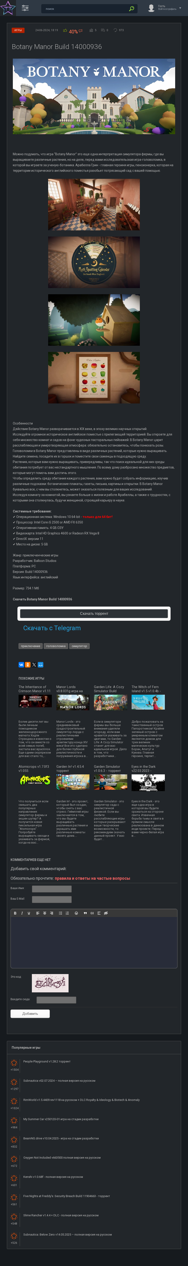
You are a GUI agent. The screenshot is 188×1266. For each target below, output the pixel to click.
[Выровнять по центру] (44, 913)
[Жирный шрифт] (15, 913)
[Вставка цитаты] (85, 913)
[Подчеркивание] (28, 913)
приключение (30, 646)
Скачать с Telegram (52, 628)
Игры (18, 30)
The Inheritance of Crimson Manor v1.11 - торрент (35, 691)
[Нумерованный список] (67, 913)
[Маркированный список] (60, 913)
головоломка (56, 646)
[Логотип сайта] (8, 8)
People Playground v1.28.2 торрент (47, 1061)
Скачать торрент (94, 613)
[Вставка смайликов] (76, 913)
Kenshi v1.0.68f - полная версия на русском (53, 1177)
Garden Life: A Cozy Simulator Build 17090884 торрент (109, 691)
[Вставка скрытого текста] (105, 913)
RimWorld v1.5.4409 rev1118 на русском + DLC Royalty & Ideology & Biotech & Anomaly (81, 1100)
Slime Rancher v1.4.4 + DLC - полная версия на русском (61, 1215)
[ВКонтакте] (21, 664)
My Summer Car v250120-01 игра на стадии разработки (61, 1119)
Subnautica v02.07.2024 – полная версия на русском (59, 1080)
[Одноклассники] (27, 664)
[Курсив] (22, 913)
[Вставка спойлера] (99, 913)
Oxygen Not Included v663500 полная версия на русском (62, 1157)
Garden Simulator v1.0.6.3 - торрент (107, 769)
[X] (34, 664)
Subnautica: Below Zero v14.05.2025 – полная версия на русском (67, 1234)
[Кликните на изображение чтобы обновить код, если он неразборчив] (50, 991)
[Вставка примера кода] (92, 913)
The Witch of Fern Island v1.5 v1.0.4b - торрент (146, 691)
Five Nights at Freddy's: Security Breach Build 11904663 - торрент (66, 1196)
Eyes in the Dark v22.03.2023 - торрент (143, 771)
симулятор (79, 646)
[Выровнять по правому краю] (51, 913)
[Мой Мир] (40, 664)
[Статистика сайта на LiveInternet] (166, 1262)
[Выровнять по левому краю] (37, 913)
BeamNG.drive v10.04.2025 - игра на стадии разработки (61, 1138)
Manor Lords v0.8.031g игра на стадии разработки (71, 691)
